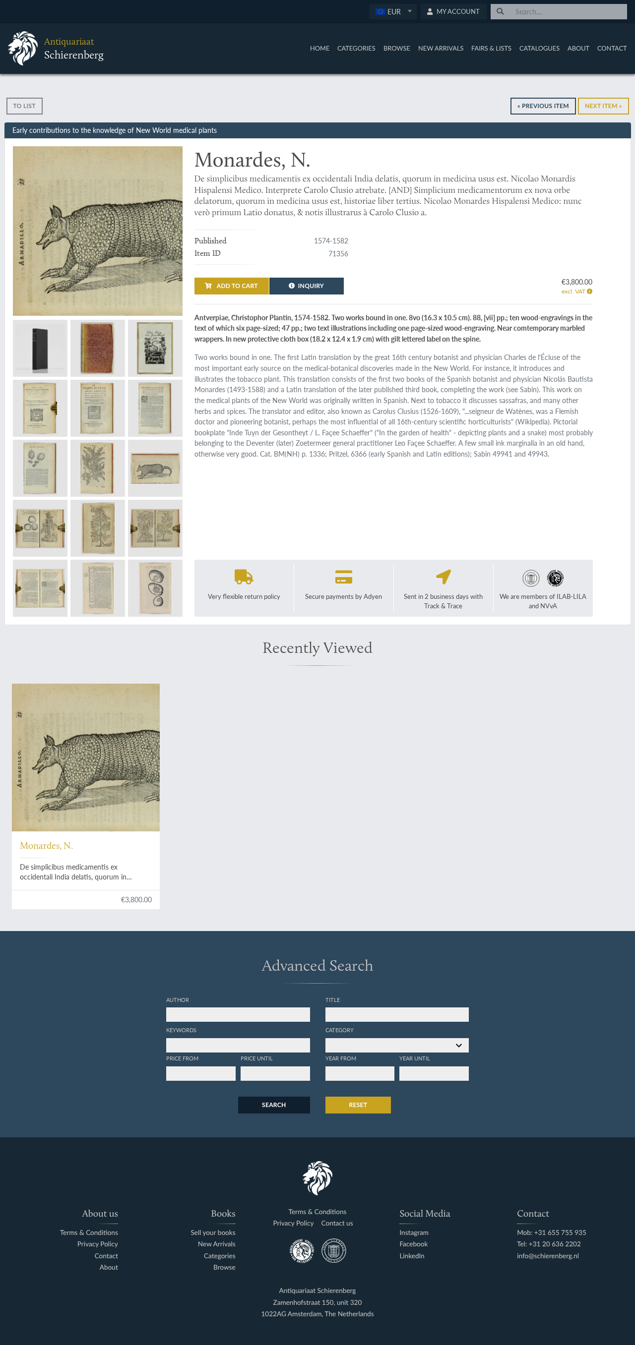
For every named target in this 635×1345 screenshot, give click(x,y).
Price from (182, 1058)
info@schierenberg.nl (548, 1256)
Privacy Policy (97, 1244)
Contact (612, 48)
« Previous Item (543, 106)
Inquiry (311, 286)
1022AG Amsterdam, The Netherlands (317, 1314)
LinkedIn (411, 1256)
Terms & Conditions (89, 1232)
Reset (358, 1105)
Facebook (413, 1244)
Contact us (337, 1223)
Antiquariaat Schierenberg (317, 1290)
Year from (340, 1058)
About (578, 48)
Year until (414, 1058)
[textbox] (393, 11)
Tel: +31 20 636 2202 (549, 1244)
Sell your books (212, 1232)
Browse (396, 48)
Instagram (414, 1232)
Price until (257, 1058)
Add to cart (236, 286)
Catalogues (539, 48)
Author (177, 999)
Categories (356, 48)
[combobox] (393, 11)
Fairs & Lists (491, 48)
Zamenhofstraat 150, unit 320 (317, 1302)
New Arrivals (441, 48)
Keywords (181, 1030)
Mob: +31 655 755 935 (551, 1232)
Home (319, 48)
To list (24, 106)
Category (339, 1030)
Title (332, 999)
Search (274, 1105)
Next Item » (603, 106)
